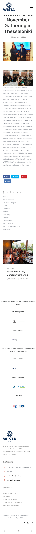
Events (5, 206)
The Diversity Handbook (11, 506)
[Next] (32, 263)
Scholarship (6, 215)
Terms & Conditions (9, 493)
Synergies (6, 218)
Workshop (6, 230)
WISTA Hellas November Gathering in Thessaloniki (18, 22)
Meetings (6, 212)
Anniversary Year (8, 200)
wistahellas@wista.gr (14, 476)
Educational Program (9, 203)
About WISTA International (12, 502)
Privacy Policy (7, 496)
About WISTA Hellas (10, 499)
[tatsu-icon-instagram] (28, 522)
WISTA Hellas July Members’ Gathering (17, 273)
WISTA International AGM (11, 227)
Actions (5, 197)
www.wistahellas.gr (13, 480)
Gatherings (6, 209)
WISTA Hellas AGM (9, 224)
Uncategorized (7, 221)
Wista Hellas (12, 279)
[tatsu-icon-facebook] (25, 522)
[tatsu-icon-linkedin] (32, 522)
